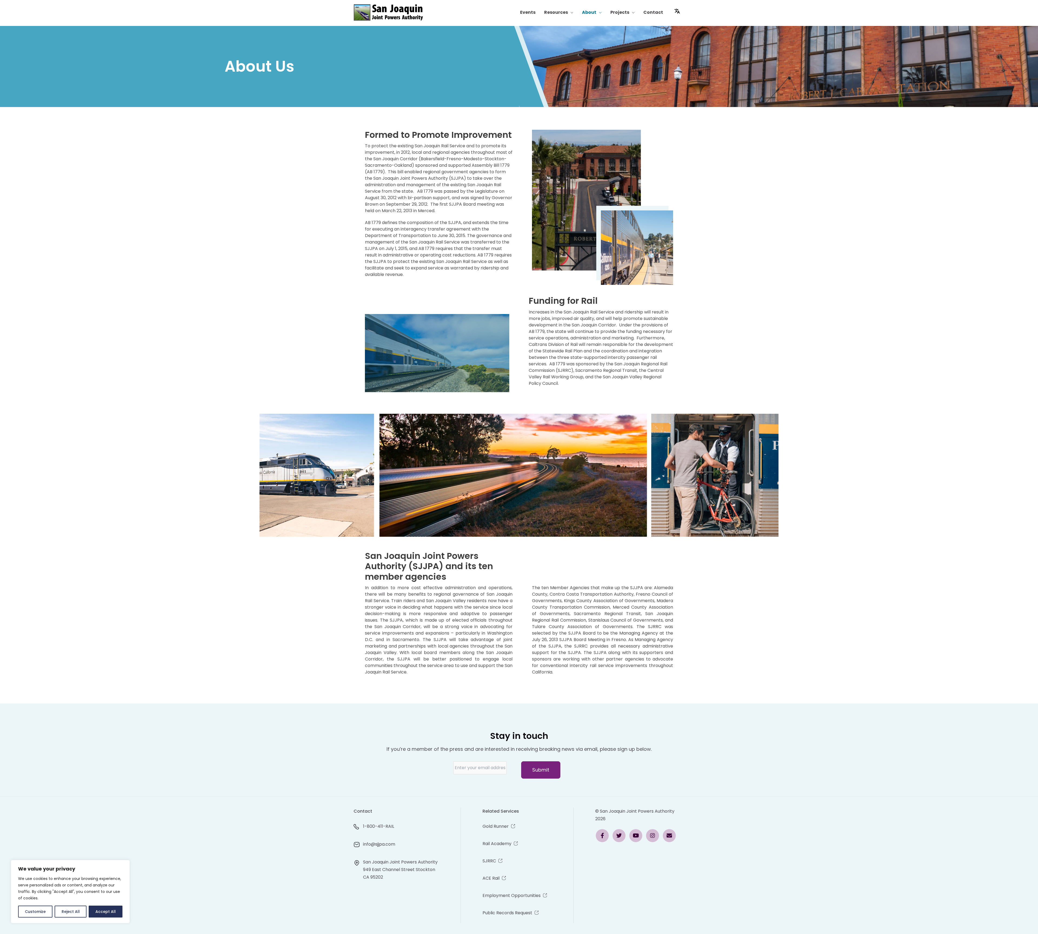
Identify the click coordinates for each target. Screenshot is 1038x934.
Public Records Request (507, 913)
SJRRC (489, 861)
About (589, 12)
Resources (556, 12)
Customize (35, 911)
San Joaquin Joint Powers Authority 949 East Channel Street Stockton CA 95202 (400, 869)
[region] (70, 891)
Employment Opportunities (512, 895)
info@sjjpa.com (379, 844)
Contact (653, 12)
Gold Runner (496, 826)
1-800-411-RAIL (378, 826)
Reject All (71, 911)
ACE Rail (491, 878)
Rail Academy (497, 843)
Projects (619, 12)
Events (527, 12)
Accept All (105, 911)
